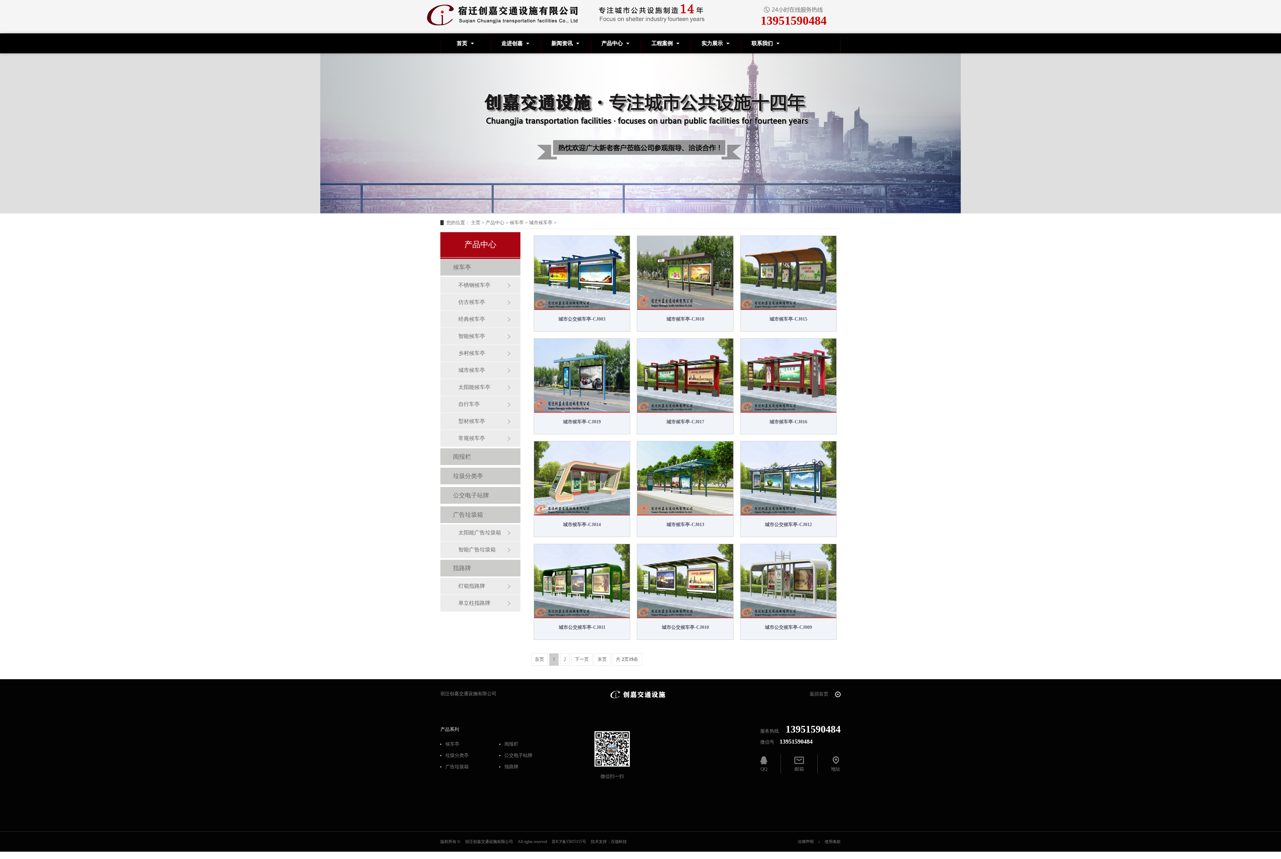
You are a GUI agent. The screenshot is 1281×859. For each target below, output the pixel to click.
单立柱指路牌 (474, 603)
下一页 (582, 659)
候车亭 (517, 222)
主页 (475, 222)
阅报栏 (462, 456)
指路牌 (462, 568)
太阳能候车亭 (474, 387)
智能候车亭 (471, 336)
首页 (462, 43)
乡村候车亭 (471, 353)
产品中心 (612, 43)
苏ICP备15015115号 (569, 842)
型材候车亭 (471, 421)
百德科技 (619, 842)
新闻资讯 (562, 43)
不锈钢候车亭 (474, 285)
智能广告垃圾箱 (477, 549)
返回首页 (820, 694)
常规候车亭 (471, 438)
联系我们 (762, 43)
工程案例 (662, 43)
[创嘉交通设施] (638, 694)
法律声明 (806, 842)
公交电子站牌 (471, 495)
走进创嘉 (512, 43)
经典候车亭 (471, 319)
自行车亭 (469, 404)
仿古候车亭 (471, 302)
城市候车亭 (540, 222)
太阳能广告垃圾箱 (479, 532)
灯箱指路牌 (471, 586)
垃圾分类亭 (468, 476)
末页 (602, 659)
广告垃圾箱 (468, 514)
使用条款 (833, 842)
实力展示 (712, 43)
